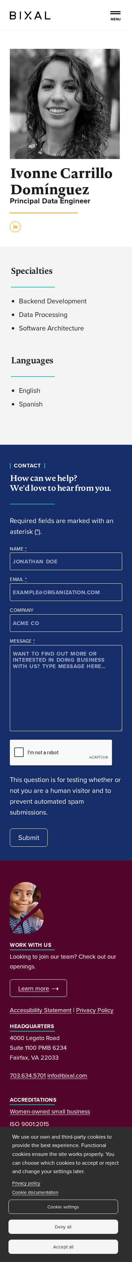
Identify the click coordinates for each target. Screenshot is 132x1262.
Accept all (63, 1246)
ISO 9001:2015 (29, 1123)
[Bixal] (30, 14)
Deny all (63, 1226)
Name (18, 548)
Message (22, 641)
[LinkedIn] (15, 230)
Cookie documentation (35, 1192)
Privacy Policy (94, 1009)
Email (18, 579)
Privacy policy (26, 1183)
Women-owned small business (50, 1111)
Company (22, 610)
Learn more (33, 988)
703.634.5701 (28, 1075)
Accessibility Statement (40, 1009)
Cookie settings (63, 1206)
